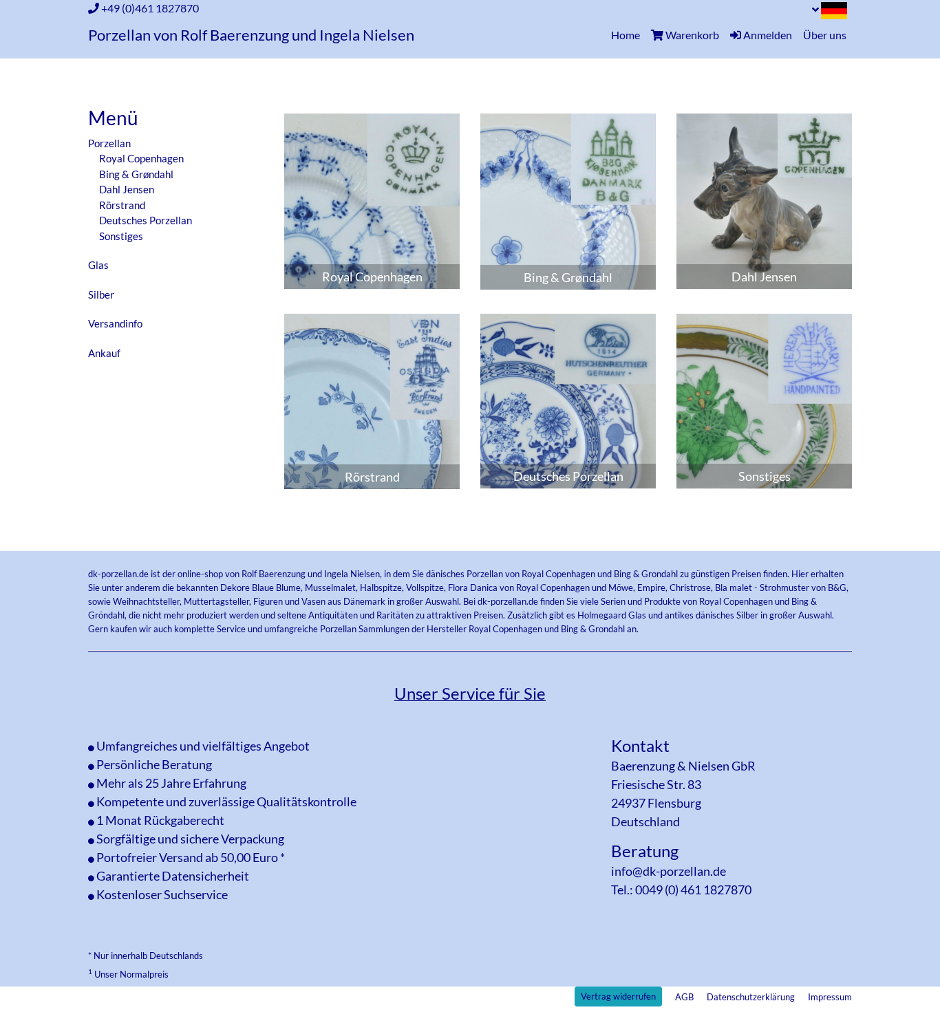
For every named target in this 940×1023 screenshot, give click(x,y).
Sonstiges (121, 236)
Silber (101, 294)
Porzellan (109, 143)
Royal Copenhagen (141, 158)
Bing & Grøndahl (136, 174)
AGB (684, 996)
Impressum (830, 996)
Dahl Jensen (126, 189)
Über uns (824, 34)
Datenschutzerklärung (751, 996)
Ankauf (104, 353)
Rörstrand (122, 205)
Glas (98, 265)
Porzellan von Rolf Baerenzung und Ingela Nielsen (251, 35)
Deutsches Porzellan (145, 220)
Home (628, 34)
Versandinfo (115, 323)
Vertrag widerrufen (618, 996)
